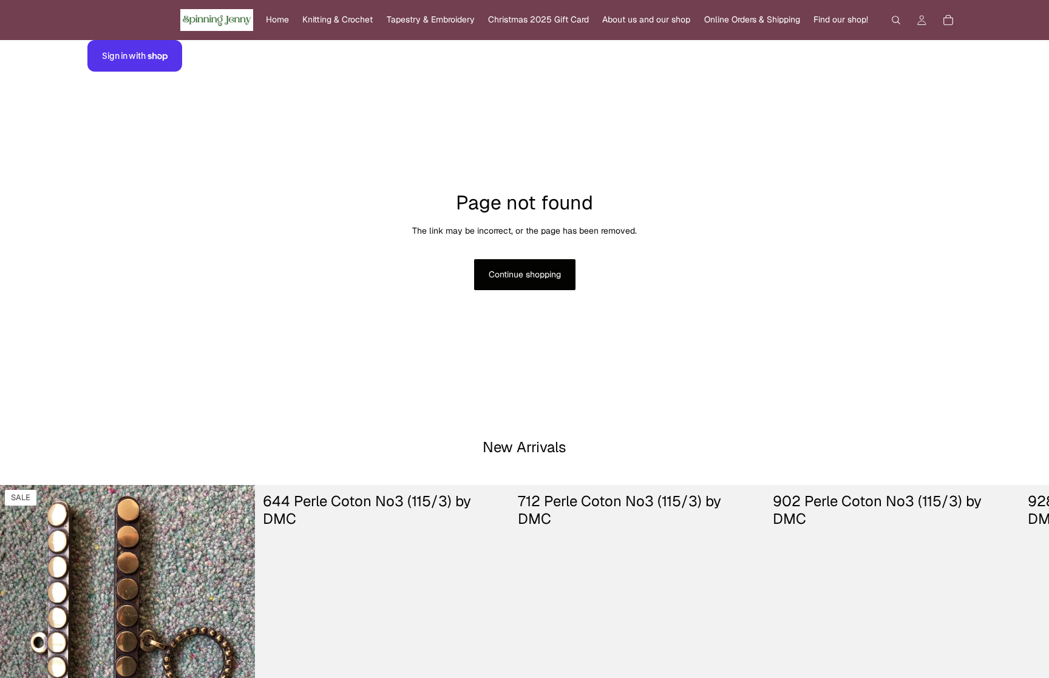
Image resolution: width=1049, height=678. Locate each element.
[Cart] (948, 20)
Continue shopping (525, 274)
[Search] (896, 20)
